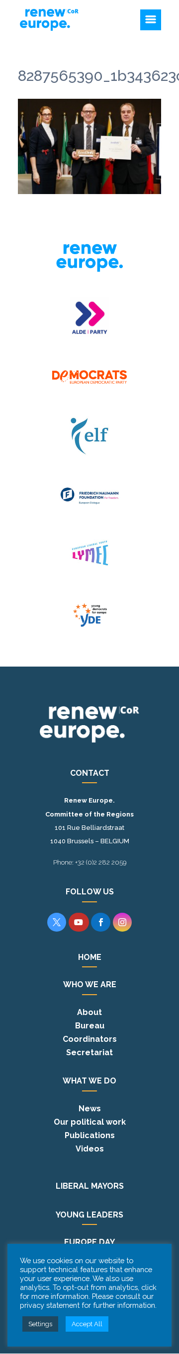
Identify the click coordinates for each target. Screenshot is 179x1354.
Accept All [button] (87, 1324)
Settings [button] (40, 1324)
